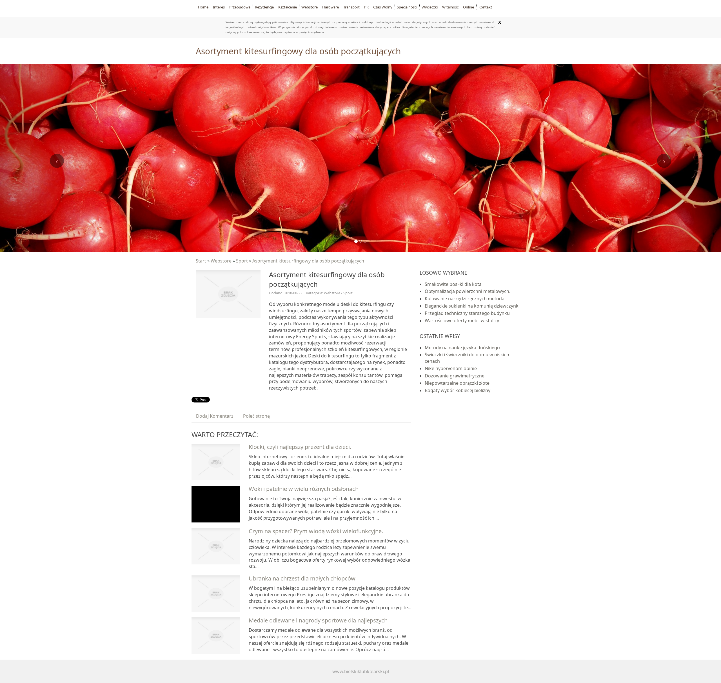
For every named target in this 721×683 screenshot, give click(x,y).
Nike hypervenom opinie (451, 368)
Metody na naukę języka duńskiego (462, 347)
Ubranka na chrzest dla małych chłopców (302, 578)
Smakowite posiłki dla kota (453, 284)
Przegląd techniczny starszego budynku (467, 313)
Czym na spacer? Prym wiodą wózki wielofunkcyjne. (316, 531)
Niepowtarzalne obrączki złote (457, 383)
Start (201, 261)
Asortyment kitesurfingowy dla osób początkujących (308, 261)
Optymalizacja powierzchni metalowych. (467, 291)
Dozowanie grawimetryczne (454, 376)
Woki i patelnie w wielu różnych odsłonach (304, 489)
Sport (242, 261)
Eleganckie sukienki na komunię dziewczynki (472, 306)
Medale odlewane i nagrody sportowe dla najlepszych (318, 620)
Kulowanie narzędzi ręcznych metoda (464, 298)
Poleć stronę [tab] (256, 416)
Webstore (221, 261)
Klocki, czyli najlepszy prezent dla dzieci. (300, 447)
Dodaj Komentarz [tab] (214, 416)
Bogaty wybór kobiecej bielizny (457, 390)
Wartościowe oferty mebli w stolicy (462, 320)
